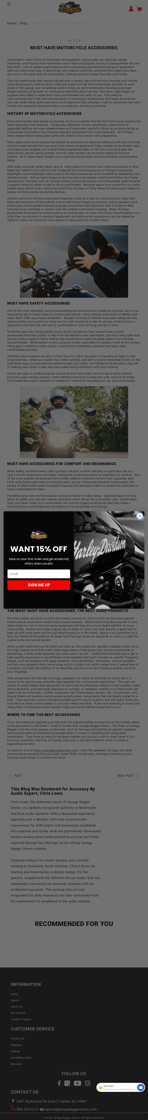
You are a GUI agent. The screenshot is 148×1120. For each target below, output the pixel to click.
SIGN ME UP (39, 585)
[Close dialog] (140, 516)
